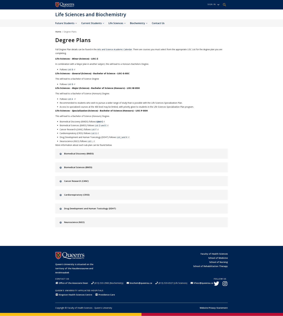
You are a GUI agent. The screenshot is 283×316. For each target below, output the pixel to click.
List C (100, 121)
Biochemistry (138, 23)
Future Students (65, 23)
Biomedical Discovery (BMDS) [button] (79, 153)
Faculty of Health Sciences (214, 253)
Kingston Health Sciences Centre (75, 294)
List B (70, 69)
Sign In (212, 4)
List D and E (100, 125)
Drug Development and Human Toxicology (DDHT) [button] (90, 208)
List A (71, 99)
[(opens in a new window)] (64, 4)
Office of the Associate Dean (73, 283)
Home (58, 31)
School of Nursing (218, 262)
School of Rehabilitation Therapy (210, 266)
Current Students (91, 23)
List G (94, 133)
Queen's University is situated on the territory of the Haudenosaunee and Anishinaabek (74, 268)
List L (90, 141)
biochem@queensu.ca (141, 283)
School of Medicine (218, 258)
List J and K (122, 137)
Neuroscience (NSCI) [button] (74, 222)
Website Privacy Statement (214, 307)
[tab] (144, 154)
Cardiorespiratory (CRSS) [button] (76, 194)
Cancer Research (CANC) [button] (76, 181)
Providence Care (106, 294)
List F (94, 129)
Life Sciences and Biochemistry (90, 14)
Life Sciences (116, 23)
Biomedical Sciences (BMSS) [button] (78, 167)
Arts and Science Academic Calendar (114, 49)
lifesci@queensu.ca (203, 283)
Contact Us (158, 23)
